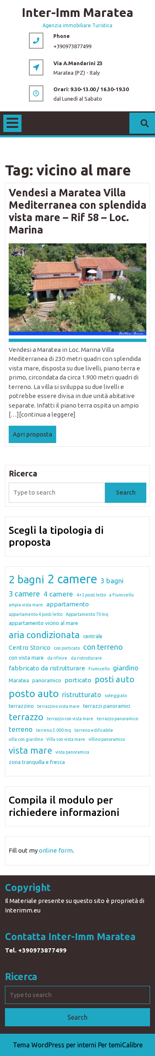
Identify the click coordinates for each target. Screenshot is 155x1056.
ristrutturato (81, 694)
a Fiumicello (121, 594)
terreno (21, 729)
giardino (125, 668)
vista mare (30, 750)
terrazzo (26, 717)
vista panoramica (72, 752)
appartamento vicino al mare (43, 623)
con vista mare (26, 657)
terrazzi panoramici (106, 706)
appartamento (67, 604)
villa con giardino (26, 739)
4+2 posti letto (91, 594)
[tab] (12, 123)
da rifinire (57, 657)
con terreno (103, 647)
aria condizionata (44, 634)
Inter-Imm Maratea (78, 12)
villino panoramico (106, 739)
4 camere (58, 594)
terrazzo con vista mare (70, 718)
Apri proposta (34, 436)
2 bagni (26, 579)
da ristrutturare (86, 657)
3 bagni (112, 581)
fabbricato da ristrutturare (47, 668)
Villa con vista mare (65, 739)
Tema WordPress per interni (54, 1045)
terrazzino (21, 706)
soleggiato (116, 695)
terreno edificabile (93, 730)
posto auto (34, 693)
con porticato (67, 648)
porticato (77, 680)
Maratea (19, 680)
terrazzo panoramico (117, 718)
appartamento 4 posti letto (35, 614)
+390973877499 (72, 46)
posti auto (114, 679)
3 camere (24, 593)
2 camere (72, 579)
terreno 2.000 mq (53, 730)
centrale (93, 636)
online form (56, 850)
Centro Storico (29, 647)
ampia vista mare (26, 604)
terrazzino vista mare (58, 706)
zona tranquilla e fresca (37, 762)
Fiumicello (99, 668)
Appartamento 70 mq (87, 614)
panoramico (46, 680)
